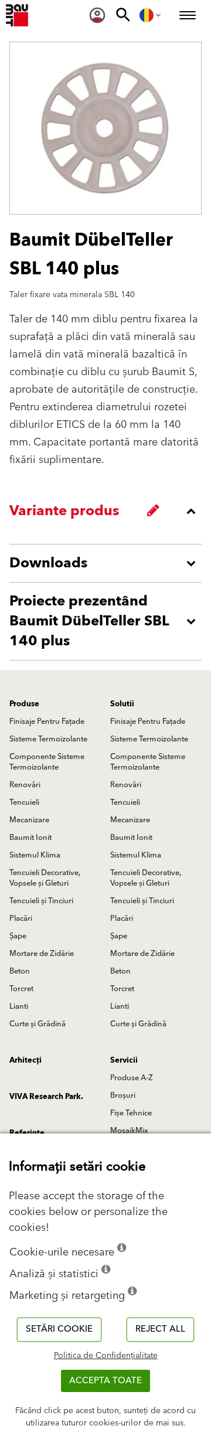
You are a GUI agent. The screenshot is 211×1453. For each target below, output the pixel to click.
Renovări (24, 784)
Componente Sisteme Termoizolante (46, 762)
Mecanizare (29, 820)
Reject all (160, 1329)
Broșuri (122, 1095)
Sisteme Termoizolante (48, 739)
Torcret (21, 988)
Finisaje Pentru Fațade (46, 721)
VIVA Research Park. (46, 1096)
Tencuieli (24, 802)
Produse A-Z (131, 1077)
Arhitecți (25, 1060)
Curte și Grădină (37, 1024)
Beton (19, 971)
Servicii (124, 1060)
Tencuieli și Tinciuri (41, 900)
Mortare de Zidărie (41, 953)
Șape (17, 936)
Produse (24, 703)
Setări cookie (59, 1329)
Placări (20, 918)
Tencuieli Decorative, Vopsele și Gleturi (44, 878)
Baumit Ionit (30, 837)
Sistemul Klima (34, 855)
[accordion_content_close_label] (108, 511)
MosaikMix (129, 1130)
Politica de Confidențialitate (106, 1356)
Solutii (122, 703)
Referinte (27, 1133)
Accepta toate (105, 1381)
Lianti (18, 1006)
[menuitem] (97, 15)
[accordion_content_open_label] (108, 563)
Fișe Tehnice (131, 1113)
